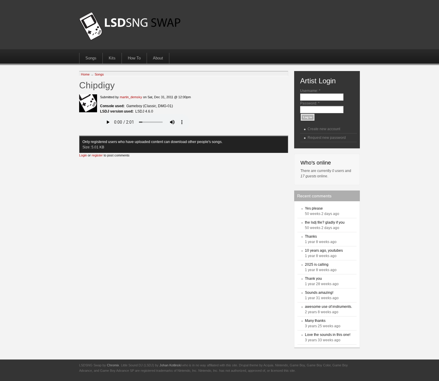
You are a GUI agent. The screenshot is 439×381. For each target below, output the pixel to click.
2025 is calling (317, 264)
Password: (310, 103)
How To (134, 58)
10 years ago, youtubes (324, 250)
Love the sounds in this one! (327, 335)
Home (85, 74)
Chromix (113, 365)
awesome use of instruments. (328, 307)
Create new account (324, 129)
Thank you (313, 278)
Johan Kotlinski (170, 365)
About (158, 58)
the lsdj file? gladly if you (325, 222)
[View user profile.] (88, 111)
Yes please (314, 208)
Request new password (327, 138)
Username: (310, 91)
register (97, 155)
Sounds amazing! (319, 293)
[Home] (129, 39)
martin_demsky (131, 97)
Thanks (311, 236)
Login (83, 155)
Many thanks (315, 321)
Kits (112, 58)
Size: (86, 147)
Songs (90, 58)
